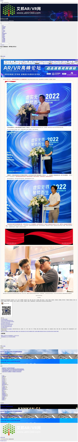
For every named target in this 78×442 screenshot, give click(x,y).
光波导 (33, 331)
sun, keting (3, 56)
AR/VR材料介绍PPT (4, 327)
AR (4, 331)
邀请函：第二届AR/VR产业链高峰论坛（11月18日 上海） (10, 335)
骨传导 (3, 399)
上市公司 (3, 30)
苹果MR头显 (4, 395)
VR (8, 331)
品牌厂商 (3, 28)
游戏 (23, 331)
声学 (3, 385)
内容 (19, 331)
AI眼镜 (1, 359)
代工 (3, 29)
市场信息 (3, 27)
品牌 (1, 331)
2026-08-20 (2, 417)
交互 (25, 331)
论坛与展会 (4, 26)
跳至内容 (1, 0)
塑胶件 (58, 331)
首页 (3, 25)
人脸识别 (36, 331)
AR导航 (21, 331)
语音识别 (49, 331)
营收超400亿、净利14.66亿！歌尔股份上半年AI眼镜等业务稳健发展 (11, 351)
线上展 (3, 35)
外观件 (14, 331)
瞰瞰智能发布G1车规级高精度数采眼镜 (6, 406)
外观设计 (17, 331)
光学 (3, 32)
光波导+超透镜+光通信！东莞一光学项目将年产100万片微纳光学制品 (11, 356)
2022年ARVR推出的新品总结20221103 (7, 320)
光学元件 (27, 331)
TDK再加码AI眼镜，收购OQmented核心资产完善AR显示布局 (10, 361)
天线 (44, 331)
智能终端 (30, 331)
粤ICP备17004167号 (3, 440)
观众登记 (3, 41)
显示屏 (52, 331)
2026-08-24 (2, 408)
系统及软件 (4, 394)
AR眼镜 (6, 331)
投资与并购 (4, 389)
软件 (45, 331)
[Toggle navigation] (0, 22)
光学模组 (4, 354)
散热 (3, 390)
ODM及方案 (11, 331)
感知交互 (3, 388)
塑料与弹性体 (4, 33)
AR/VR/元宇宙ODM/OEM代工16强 (6, 325)
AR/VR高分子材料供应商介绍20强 (6, 326)
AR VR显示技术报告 (4, 319)
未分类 (3, 392)
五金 (47, 331)
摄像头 (39, 331)
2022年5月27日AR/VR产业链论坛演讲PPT (7, 321)
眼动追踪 (41, 331)
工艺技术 (3, 31)
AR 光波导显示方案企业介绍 (5, 322)
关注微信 (3, 36)
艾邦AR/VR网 (4, 18)
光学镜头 (54, 331)
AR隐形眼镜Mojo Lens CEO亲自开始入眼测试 (8, 336)
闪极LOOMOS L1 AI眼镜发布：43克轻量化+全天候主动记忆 (11, 371)
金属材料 (3, 34)
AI (2, 375)
